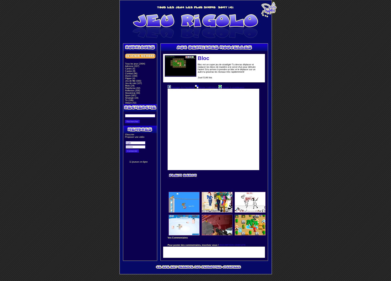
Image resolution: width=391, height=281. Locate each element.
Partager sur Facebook (183, 87)
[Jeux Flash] (196, 39)
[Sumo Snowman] (184, 234)
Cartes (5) (130, 68)
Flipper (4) (130, 78)
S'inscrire (129, 134)
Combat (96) (131, 73)
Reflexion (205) (132, 90)
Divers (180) (131, 76)
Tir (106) (129, 100)
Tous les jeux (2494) (135, 63)
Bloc (203, 58)
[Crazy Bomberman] (250, 234)
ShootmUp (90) (132, 93)
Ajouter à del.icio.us (208, 87)
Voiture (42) (130, 103)
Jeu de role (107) (133, 83)
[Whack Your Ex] (250, 211)
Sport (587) (130, 95)
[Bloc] (180, 75)
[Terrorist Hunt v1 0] (217, 234)
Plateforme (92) (132, 88)
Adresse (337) (132, 66)
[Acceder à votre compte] (140, 59)
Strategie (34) (131, 98)
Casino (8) (130, 71)
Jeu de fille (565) (133, 81)
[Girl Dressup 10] (217, 211)
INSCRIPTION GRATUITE (232, 245)
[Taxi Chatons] (184, 211)
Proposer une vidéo (134, 137)
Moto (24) (130, 85)
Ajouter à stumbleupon (233, 87)
